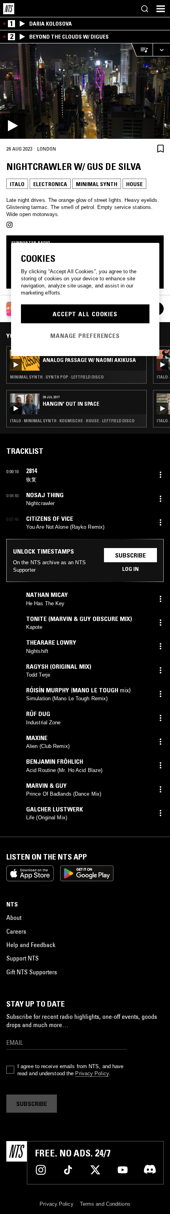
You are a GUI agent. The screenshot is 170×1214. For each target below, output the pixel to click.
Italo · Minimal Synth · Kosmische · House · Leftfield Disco (72, 420)
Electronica (50, 184)
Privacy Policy (91, 1073)
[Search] (144, 8)
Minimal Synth (96, 184)
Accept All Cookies (85, 314)
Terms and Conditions (105, 1204)
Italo (17, 184)
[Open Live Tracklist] (142, 49)
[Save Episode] (160, 148)
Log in (130, 569)
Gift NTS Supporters (31, 972)
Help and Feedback (30, 945)
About (13, 917)
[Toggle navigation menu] (160, 8)
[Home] (8, 8)
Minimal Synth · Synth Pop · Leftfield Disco (57, 377)
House (134, 184)
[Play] (85, 91)
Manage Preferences (85, 335)
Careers (16, 931)
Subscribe (130, 555)
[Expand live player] (161, 49)
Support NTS (22, 958)
